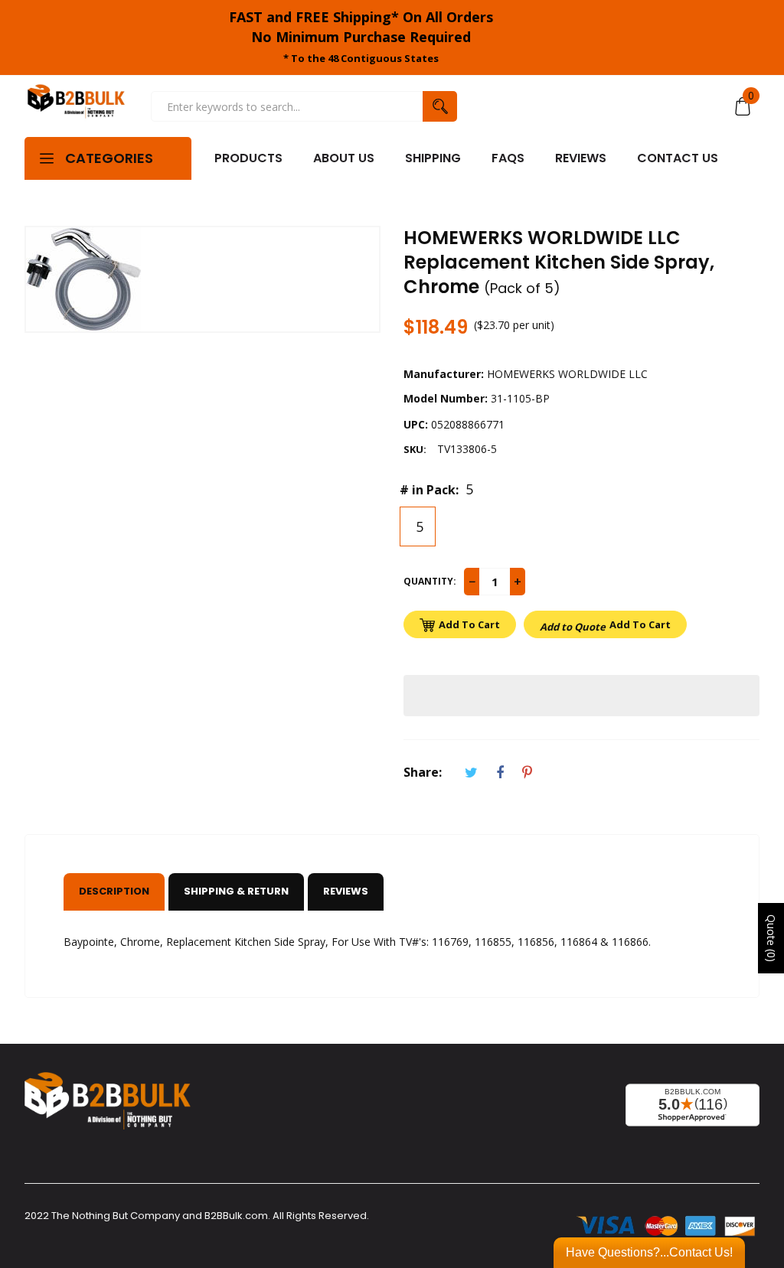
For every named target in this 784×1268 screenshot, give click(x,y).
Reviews (345, 891)
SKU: (414, 449)
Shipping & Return (236, 891)
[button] (581, 695)
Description (114, 891)
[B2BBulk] (76, 106)
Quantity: (429, 581)
